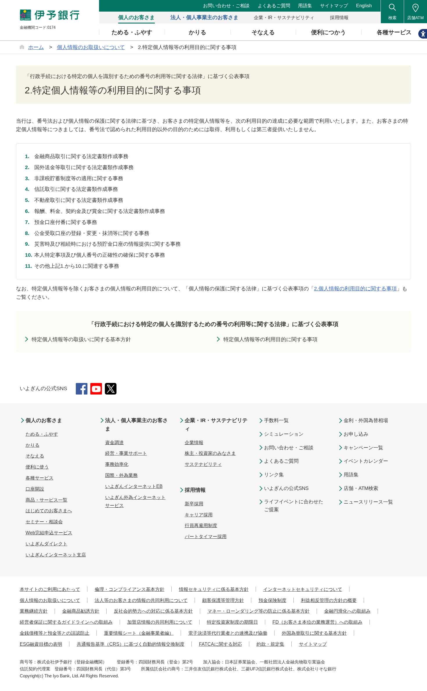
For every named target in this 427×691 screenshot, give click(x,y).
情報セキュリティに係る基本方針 (214, 589)
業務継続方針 (34, 611)
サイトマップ (334, 5)
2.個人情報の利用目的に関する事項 (355, 289)
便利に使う (37, 466)
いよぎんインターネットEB (134, 486)
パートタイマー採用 (206, 536)
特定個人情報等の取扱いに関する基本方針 (81, 339)
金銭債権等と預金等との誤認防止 (54, 633)
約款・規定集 (270, 644)
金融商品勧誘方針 (80, 611)
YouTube (96, 389)
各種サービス (39, 477)
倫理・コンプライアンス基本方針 (129, 589)
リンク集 (274, 474)
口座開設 (35, 488)
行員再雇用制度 (201, 525)
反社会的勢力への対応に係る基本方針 (153, 611)
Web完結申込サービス (49, 532)
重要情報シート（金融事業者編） (139, 633)
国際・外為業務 (121, 475)
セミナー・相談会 (44, 521)
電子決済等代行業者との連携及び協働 (227, 633)
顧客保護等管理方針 (223, 600)
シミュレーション (284, 434)
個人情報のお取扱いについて (50, 600)
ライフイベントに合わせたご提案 (293, 505)
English (364, 5)
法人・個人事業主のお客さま (136, 424)
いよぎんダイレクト (46, 543)
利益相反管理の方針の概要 (329, 600)
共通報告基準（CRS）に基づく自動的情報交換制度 (130, 644)
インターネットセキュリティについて (302, 589)
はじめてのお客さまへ (49, 510)
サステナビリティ (203, 464)
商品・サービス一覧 (46, 500)
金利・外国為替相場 (366, 420)
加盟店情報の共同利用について (159, 622)
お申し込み (356, 434)
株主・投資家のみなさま (210, 453)
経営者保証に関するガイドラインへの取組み (66, 622)
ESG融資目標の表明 (41, 644)
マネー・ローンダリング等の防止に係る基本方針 (258, 611)
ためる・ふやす (42, 434)
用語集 (305, 5)
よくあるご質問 (274, 5)
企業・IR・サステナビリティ (216, 424)
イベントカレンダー (366, 461)
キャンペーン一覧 (363, 448)
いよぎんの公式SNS (286, 488)
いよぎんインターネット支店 (56, 554)
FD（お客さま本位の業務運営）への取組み (317, 622)
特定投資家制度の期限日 (232, 622)
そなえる (35, 455)
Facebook (81, 389)
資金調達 (114, 442)
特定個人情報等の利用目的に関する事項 (270, 339)
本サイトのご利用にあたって (50, 589)
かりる (33, 445)
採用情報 (195, 490)
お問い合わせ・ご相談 (226, 5)
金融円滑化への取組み (347, 611)
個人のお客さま (44, 420)
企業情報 (194, 442)
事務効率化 (116, 464)
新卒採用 (194, 503)
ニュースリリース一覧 (368, 502)
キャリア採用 (199, 514)
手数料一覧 (276, 420)
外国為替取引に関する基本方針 (314, 633)
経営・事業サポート (126, 453)
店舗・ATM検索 (361, 488)
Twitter (110, 389)
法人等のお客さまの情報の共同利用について (141, 600)
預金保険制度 (272, 600)
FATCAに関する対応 (220, 644)
